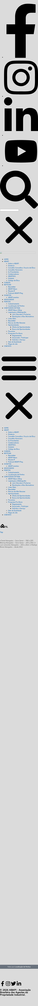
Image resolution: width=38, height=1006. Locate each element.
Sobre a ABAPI (13, 263)
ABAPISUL (12, 276)
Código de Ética (14, 280)
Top (1, 532)
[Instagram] (8, 983)
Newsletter (12, 287)
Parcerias (11, 331)
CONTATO (7, 346)
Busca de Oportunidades (21, 329)
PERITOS (7, 301)
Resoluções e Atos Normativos (23, 316)
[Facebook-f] (2, 983)
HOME (6, 259)
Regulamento (17, 335)
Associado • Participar (20, 338)
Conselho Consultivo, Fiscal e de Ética (21, 268)
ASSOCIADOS (9, 299)
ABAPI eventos (13, 297)
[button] (19, 188)
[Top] (2, 525)
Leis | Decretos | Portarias (21, 314)
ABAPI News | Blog (15, 310)
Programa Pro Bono (15, 333)
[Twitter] (13, 983)
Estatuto (11, 278)
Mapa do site (12, 344)
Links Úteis (12, 318)
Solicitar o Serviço (18, 340)
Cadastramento (13, 304)
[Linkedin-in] (18, 983)
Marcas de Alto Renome (16, 323)
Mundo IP (11, 291)
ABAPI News (12, 289)
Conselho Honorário (15, 270)
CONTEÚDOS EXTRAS (12, 308)
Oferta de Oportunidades (21, 327)
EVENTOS (7, 295)
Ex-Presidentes (13, 272)
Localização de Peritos (16, 306)
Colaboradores (13, 274)
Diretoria (11, 265)
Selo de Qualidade (14, 342)
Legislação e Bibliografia (17, 312)
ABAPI (6, 261)
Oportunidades (13, 325)
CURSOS (7, 282)
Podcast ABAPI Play (15, 293)
